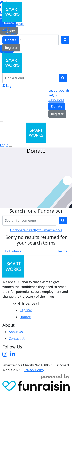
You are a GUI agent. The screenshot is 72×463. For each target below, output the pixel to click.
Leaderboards (13, 24)
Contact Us (17, 338)
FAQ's (52, 95)
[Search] (63, 78)
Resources (10, 34)
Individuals (13, 251)
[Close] (10, 146)
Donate (10, 40)
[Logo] (12, 11)
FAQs (6, 29)
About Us (16, 332)
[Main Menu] (1, 121)
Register (11, 47)
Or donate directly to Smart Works (36, 230)
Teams (62, 251)
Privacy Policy (34, 370)
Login (9, 54)
